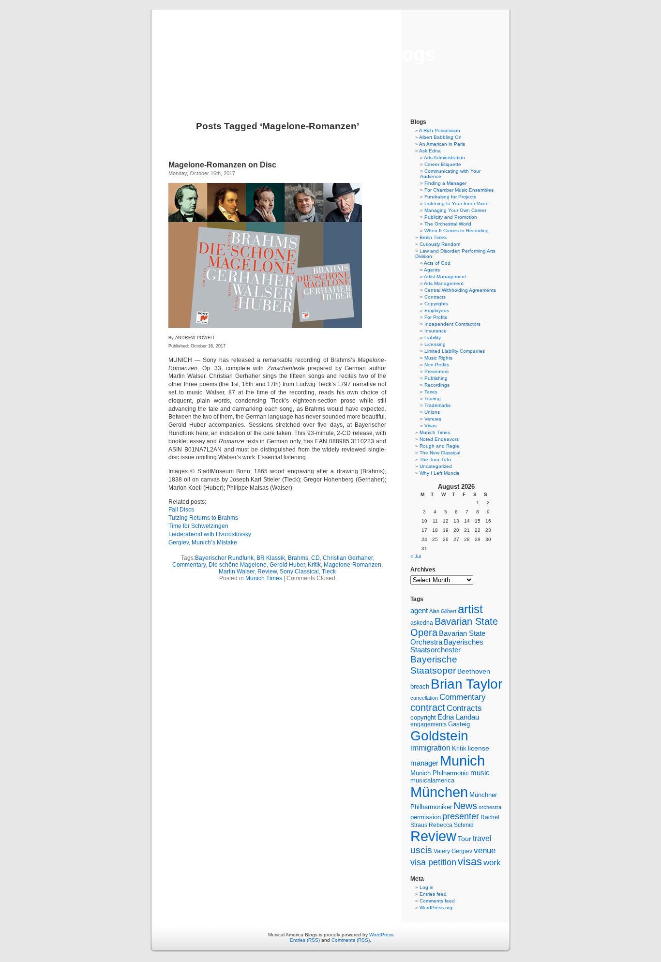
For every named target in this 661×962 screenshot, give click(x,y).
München (439, 792)
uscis (421, 849)
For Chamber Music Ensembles (459, 190)
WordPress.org (436, 907)
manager (424, 763)
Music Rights (438, 358)
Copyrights (436, 303)
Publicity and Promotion (450, 217)
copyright (423, 717)
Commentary (189, 564)
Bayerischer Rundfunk (224, 558)
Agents (432, 269)
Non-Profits (436, 364)
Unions (432, 412)
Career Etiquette (442, 164)
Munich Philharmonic (439, 773)
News (465, 805)
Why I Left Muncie (440, 473)
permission (425, 817)
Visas (430, 425)
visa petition (433, 862)
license (478, 748)
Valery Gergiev (453, 851)
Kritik (314, 564)
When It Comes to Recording (456, 230)
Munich (462, 760)
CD (315, 558)
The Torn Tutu (435, 459)
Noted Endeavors (439, 439)
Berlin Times (433, 237)
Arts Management (444, 283)
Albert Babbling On (440, 137)
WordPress (381, 934)
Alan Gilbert (442, 611)
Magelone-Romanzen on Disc (222, 165)
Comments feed (437, 900)
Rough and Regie (439, 446)
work (492, 862)
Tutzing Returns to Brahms (203, 517)
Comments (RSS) (350, 940)
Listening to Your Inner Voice (456, 203)
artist (470, 609)
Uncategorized (436, 466)
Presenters (436, 371)
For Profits (435, 317)
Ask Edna (430, 150)
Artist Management (445, 276)
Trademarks (437, 405)
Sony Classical (299, 571)
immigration (430, 748)
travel (482, 838)
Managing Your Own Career (455, 210)
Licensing (435, 344)
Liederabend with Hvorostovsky (209, 534)
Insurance (435, 330)
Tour (464, 838)
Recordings (437, 385)
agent (419, 610)
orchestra (490, 807)
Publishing (436, 378)
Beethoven (473, 671)
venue (485, 850)
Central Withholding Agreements (460, 290)
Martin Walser (237, 571)
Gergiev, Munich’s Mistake (202, 542)
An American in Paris (442, 144)
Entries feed (433, 894)
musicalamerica (432, 780)
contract (427, 707)
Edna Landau (458, 717)
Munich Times (263, 578)
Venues (432, 418)
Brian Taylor (466, 683)
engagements (428, 724)
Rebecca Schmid (451, 825)
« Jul (415, 556)
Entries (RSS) (305, 940)
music (480, 773)
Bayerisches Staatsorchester (446, 646)
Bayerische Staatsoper (433, 665)
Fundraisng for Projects (450, 196)
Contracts (435, 297)
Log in (427, 887)
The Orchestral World (447, 223)
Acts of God (437, 263)
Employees (436, 310)
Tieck (329, 571)
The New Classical (440, 452)
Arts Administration (444, 157)
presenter (460, 816)
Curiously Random (440, 244)
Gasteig (459, 724)
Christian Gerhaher (348, 558)
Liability (432, 337)
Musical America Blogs (330, 54)
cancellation (424, 698)
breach (419, 686)
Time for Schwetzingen (198, 526)
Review (267, 571)
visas (470, 862)
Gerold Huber (287, 564)
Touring (432, 398)
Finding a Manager (445, 183)
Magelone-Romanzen (352, 564)
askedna (421, 622)
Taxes (430, 391)
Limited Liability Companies (454, 351)
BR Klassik (270, 558)
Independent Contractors (452, 324)
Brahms (298, 558)
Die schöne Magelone (238, 564)
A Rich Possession (439, 130)
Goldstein (439, 735)
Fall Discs (181, 509)
